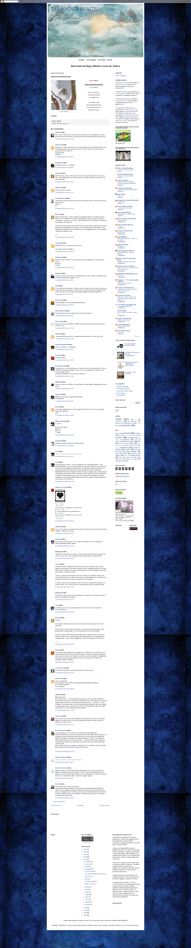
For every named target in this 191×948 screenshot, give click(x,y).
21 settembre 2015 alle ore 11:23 (64, 798)
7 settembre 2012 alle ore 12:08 (64, 328)
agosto (87, 887)
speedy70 (124, 99)
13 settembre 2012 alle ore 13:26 (64, 612)
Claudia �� (124, 119)
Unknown (58, 145)
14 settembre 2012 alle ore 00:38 (64, 689)
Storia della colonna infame (125, 391)
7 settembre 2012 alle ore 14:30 (64, 360)
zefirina (57, 173)
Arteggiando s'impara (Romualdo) (127, 200)
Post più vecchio (104, 805)
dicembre (88, 861)
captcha (126, 435)
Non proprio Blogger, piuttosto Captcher (130, 344)
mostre (124, 445)
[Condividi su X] (56, 121)
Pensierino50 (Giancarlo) (125, 174)
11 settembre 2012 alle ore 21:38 (64, 558)
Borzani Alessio (60, 730)
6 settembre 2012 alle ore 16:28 (64, 251)
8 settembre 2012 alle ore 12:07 (64, 456)
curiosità (131, 438)
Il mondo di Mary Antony (125, 231)
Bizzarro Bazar (122, 310)
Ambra (57, 132)
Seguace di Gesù (60, 487)
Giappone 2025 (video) (123, 326)
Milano (117, 433)
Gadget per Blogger (87, 842)
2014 (85, 854)
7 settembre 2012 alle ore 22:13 (64, 388)
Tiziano (57, 394)
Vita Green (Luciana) (123, 295)
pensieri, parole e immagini (125, 266)
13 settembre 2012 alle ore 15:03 (64, 644)
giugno (87, 892)
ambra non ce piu (121, 84)
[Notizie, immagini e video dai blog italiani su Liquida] (118, 485)
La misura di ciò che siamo (124, 208)
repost (117, 453)
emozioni (126, 439)
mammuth (123, 925)
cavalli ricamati (120, 93)
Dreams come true (90, 884)
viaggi (138, 457)
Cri (56, 451)
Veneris (57, 273)
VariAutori (126, 425)
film (139, 441)
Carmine (57, 716)
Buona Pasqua (121, 393)
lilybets (57, 334)
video (120, 459)
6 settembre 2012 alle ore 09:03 (64, 167)
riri (56, 605)
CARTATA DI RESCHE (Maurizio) (127, 274)
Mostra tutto (137, 336)
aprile (87, 897)
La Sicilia (119, 226)
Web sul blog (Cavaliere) (125, 168)
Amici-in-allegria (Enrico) (125, 225)
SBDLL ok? (120, 195)
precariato (137, 449)
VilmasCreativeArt (60, 344)
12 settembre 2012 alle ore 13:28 (64, 587)
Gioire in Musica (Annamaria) (126, 218)
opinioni (124, 447)
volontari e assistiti (131, 459)
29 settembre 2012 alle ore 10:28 (64, 751)
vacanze (131, 457)
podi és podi (121, 194)
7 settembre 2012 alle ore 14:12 (64, 349)
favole (117, 441)
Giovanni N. (128, 423)
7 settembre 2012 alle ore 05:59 (64, 305)
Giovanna (58, 300)
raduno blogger (131, 451)
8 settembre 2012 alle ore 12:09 (64, 481)
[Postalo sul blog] (54, 121)
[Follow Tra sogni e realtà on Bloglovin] (122, 477)
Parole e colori (121, 202)
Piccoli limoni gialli (90, 871)
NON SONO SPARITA (123, 389)
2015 (85, 852)
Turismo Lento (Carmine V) (125, 287)
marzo (87, 899)
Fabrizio (117, 423)
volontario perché (120, 461)
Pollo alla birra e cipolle (123, 320)
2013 (85, 857)
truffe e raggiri (123, 457)
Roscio (57, 355)
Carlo (56, 564)
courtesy (61, 111)
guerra (120, 443)
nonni (135, 445)
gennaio (87, 904)
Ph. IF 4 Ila (120, 275)
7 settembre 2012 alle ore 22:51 (64, 401)
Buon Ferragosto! (122, 220)
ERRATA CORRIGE (122, 386)
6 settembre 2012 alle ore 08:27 (64, 157)
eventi (136, 439)
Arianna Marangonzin (127, 108)
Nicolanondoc (59, 366)
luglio (87, 889)
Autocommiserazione (91, 881)
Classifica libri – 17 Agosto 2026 (126, 214)
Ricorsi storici (89, 876)
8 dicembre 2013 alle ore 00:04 (64, 778)
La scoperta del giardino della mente (95, 874)
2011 (85, 907)
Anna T (133, 419)
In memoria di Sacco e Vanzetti (125, 169)
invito (126, 443)
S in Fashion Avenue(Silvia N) (126, 304)
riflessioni (134, 453)
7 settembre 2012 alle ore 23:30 (64, 415)
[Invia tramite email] (52, 121)
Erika (56, 407)
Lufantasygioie (59, 198)
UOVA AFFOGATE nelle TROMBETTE (127, 189)
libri (132, 443)
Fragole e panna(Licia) (124, 318)
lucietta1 (57, 441)
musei (130, 445)
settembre (88, 869)
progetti (120, 451)
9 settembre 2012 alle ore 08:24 (64, 521)
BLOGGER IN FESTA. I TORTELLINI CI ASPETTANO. (132, 364)
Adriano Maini (59, 311)
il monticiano (59, 668)
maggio (87, 894)
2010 (85, 910)
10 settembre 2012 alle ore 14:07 (64, 533)
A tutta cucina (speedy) (124, 188)
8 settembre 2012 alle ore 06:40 (64, 445)
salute (117, 455)
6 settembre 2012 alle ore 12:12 (64, 192)
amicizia (126, 433)
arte (120, 435)
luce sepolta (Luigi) (123, 330)
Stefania (57, 187)
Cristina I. (119, 421)
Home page (80, 805)
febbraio (87, 902)
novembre (88, 864)
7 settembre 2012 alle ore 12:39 (64, 338)
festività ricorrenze (127, 441)
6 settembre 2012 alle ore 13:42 (64, 208)
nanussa (57, 243)
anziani (137, 433)
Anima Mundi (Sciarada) (124, 206)
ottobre (87, 866)
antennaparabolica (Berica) (125, 250)
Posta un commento (59, 801)
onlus (116, 447)
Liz (137, 423)
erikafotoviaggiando (123, 324)
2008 (85, 915)
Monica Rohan (121, 232)
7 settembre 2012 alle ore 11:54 (64, 315)
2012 (85, 859)
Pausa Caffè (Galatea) (124, 212)
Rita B (57, 784)
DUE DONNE (121, 395)
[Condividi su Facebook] (58, 121)
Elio (136, 421)
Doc (129, 421)
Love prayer (120, 332)
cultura (58, 123)
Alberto (57, 539)
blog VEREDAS (122, 237)
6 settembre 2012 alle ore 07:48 (64, 139)
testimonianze (135, 455)
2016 (85, 849)
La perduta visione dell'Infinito (130, 372)
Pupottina (58, 162)
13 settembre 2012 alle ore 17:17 (64, 673)
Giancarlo (58, 321)
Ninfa (56, 650)
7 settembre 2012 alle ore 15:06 (64, 376)
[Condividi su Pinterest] (60, 121)
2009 (85, 913)
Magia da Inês (59, 421)
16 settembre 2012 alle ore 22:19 (64, 724)
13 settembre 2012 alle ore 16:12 (64, 662)
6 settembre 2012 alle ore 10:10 (64, 182)
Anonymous (124, 82)
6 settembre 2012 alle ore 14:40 (64, 237)
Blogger (136, 925)
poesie (66, 123)
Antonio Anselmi (60, 757)
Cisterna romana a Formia (124, 283)
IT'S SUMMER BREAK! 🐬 (124, 306)
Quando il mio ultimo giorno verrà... (126, 261)
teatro (125, 455)
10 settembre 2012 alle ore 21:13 (64, 546)
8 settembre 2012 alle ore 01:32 (64, 435)
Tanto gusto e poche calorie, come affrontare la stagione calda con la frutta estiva (126, 298)
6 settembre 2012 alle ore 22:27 (64, 294)
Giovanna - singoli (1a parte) (125, 176)
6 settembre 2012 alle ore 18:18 (64, 267)
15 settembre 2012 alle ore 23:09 (64, 710)
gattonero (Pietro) (122, 244)
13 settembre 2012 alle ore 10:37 (64, 599)
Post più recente (56, 805)
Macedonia (120, 246)
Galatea (57, 382)
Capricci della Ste (122, 180)
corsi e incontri (134, 435)
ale (56, 286)
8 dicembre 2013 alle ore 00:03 (64, 762)
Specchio (87, 879)
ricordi (124, 453)
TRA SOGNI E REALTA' (74, 9)
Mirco (62, 123)
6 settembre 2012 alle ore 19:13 (64, 280)
